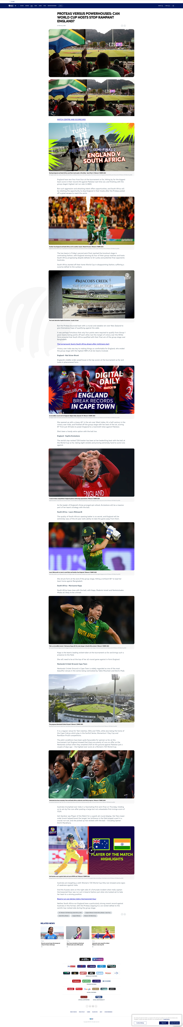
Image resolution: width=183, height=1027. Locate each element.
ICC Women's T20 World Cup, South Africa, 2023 (70, 912)
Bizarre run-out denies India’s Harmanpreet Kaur (76, 899)
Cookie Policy (166, 1019)
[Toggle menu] (173, 6)
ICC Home (12, 1)
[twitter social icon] (96, 1006)
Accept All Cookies (174, 1022)
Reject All (164, 1022)
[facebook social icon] (87, 1006)
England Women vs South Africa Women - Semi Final (98, 912)
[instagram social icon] (93, 1006)
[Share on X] (125, 26)
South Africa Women (64, 915)
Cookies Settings (140, 1022)
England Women (76, 915)
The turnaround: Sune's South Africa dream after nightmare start (83, 344)
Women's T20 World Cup (90, 915)
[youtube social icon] (90, 1006)
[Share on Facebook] (122, 26)
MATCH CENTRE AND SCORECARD (71, 119)
